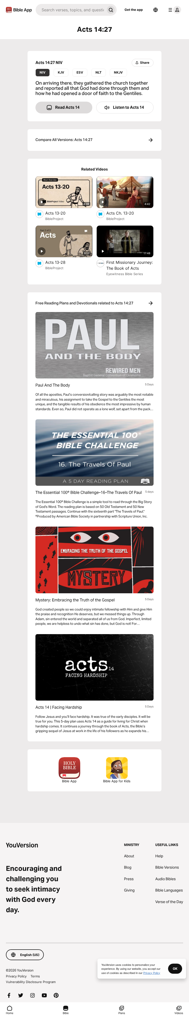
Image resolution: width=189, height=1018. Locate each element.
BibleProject (54, 219)
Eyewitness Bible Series (124, 274)
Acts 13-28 (60, 262)
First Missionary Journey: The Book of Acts (129, 265)
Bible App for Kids (116, 781)
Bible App (69, 781)
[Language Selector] (155, 10)
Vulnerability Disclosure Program (31, 982)
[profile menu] (173, 10)
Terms (35, 976)
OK (175, 969)
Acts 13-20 (60, 213)
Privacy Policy (16, 976)
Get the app (134, 10)
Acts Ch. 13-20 (125, 213)
